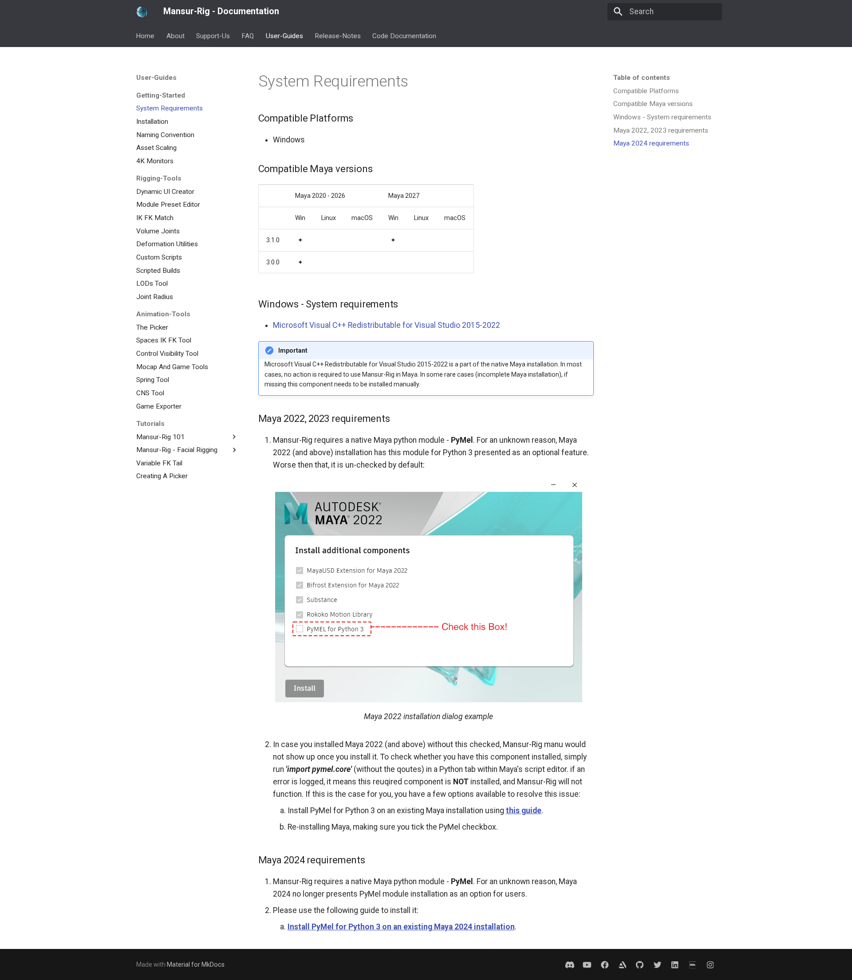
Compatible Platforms (646, 91)
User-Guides (284, 35)
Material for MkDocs (196, 964)
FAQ (248, 35)
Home (145, 35)
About (175, 35)
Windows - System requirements (662, 117)
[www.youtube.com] (587, 964)
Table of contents (641, 78)
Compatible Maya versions (653, 104)
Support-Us (213, 35)
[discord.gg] (569, 964)
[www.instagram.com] (710, 964)
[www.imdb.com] (692, 964)
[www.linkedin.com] (622, 964)
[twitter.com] (657, 964)
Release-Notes (338, 35)
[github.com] (639, 964)
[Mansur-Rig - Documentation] (142, 11)
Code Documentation (405, 35)
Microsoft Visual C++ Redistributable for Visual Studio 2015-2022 (386, 325)
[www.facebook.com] (604, 964)
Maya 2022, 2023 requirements (660, 130)
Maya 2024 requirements (651, 143)
